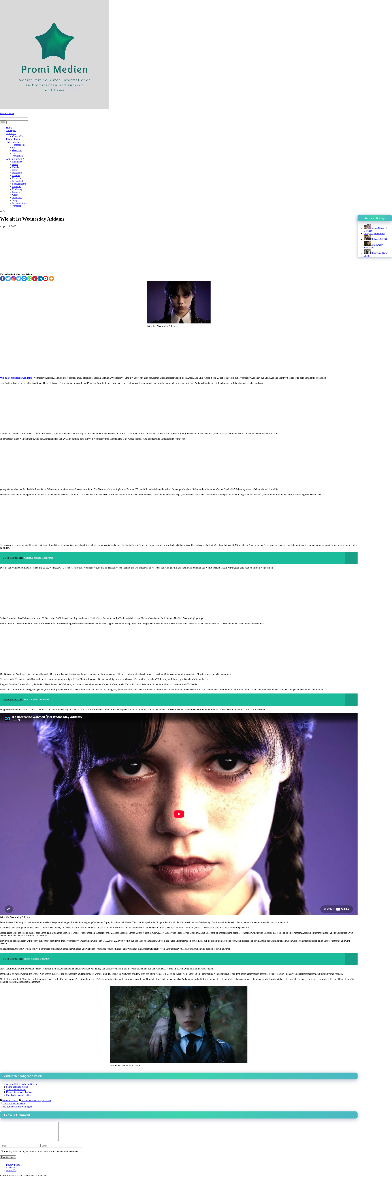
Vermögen (11, 130)
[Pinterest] (35, 278)
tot (13, 147)
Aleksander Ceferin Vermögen (17, 1106)
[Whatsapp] (29, 278)
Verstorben (17, 156)
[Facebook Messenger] (24, 278)
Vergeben (16, 205)
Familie (15, 167)
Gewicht (16, 192)
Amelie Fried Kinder (16, 1089)
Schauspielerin (19, 183)
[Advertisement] (179, 250)
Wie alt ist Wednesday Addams (16, 377)
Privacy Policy (13, 139)
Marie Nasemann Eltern (13, 1103)
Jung (14, 200)
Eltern (15, 170)
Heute (15, 164)
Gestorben (17, 150)
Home (9, 127)
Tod (14, 153)
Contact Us (17, 136)
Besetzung (17, 172)
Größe (15, 194)
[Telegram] (8, 278)
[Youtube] (45, 278)
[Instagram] (13, 278)
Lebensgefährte (19, 203)
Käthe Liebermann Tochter (19, 1092)
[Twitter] (18, 278)
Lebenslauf (17, 181)
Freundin (16, 186)
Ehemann (16, 178)
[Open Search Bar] (2, 211)
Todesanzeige (18, 145)
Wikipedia (17, 197)
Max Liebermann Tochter (18, 1095)
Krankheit (17, 161)
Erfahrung (17, 189)
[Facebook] (2, 278)
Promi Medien (7, 113)
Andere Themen (14, 159)
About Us (11, 133)
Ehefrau (16, 175)
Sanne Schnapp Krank (17, 1086)
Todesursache (12, 142)
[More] (51, 278)
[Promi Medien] (54, 108)
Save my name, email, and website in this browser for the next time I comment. (42, 1151)
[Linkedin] (40, 278)
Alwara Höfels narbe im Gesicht (21, 1084)
